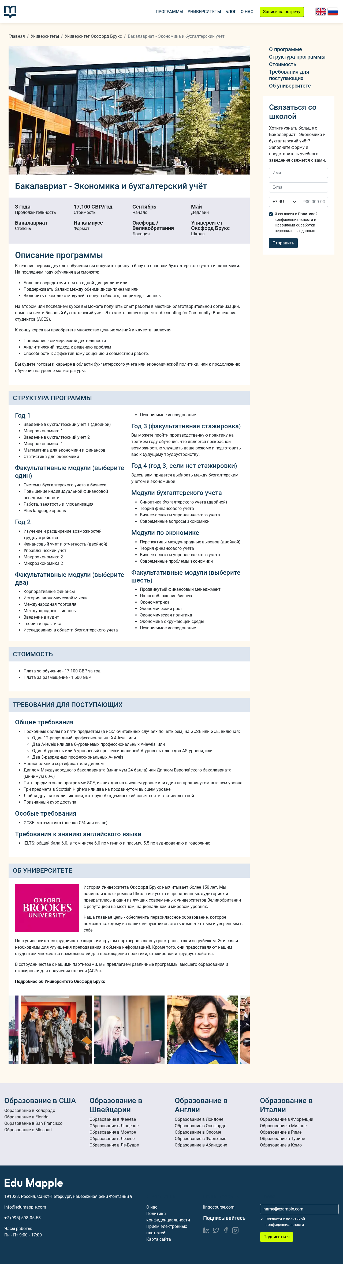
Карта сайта (158, 1239)
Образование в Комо (281, 1145)
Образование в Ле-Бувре (114, 1145)
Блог (230, 11)
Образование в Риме (280, 1132)
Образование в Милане (283, 1125)
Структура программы (297, 57)
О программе (285, 49)
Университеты (204, 11)
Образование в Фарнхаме (200, 1138)
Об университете (290, 85)
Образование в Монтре (113, 1132)
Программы (169, 11)
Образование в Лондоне (199, 1119)
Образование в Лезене (112, 1138)
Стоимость (282, 64)
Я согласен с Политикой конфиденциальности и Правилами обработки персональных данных (296, 222)
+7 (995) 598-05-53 (22, 1217)
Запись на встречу (281, 11)
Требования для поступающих (289, 75)
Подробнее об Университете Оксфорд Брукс (60, 981)
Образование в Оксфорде (200, 1125)
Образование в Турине (282, 1138)
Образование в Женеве (113, 1119)
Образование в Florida (26, 1116)
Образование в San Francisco (33, 1123)
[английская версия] (321, 11)
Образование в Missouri (28, 1129)
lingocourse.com (218, 1207)
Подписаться (276, 1236)
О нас (247, 11)
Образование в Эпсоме (198, 1132)
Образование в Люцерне (114, 1125)
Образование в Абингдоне (201, 1145)
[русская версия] (333, 11)
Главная (17, 36)
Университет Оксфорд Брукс (93, 36)
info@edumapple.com (25, 1207)
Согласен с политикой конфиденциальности (285, 1222)
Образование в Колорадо (29, 1110)
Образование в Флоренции (286, 1119)
